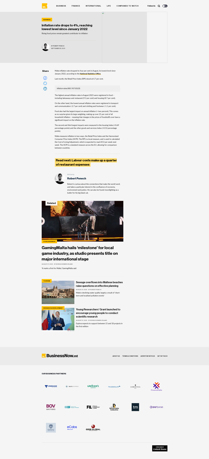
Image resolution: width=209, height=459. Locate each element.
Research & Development (53, 308)
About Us (116, 356)
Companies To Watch (127, 6)
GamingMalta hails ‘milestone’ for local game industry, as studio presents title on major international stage (80, 253)
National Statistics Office (90, 74)
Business (61, 6)
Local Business (49, 241)
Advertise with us (148, 356)
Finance (76, 6)
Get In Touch (162, 356)
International (93, 6)
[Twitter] (45, 83)
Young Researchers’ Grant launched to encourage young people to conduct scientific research (98, 313)
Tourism (46, 281)
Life (109, 6)
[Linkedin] (45, 89)
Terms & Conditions (130, 356)
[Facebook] (45, 78)
